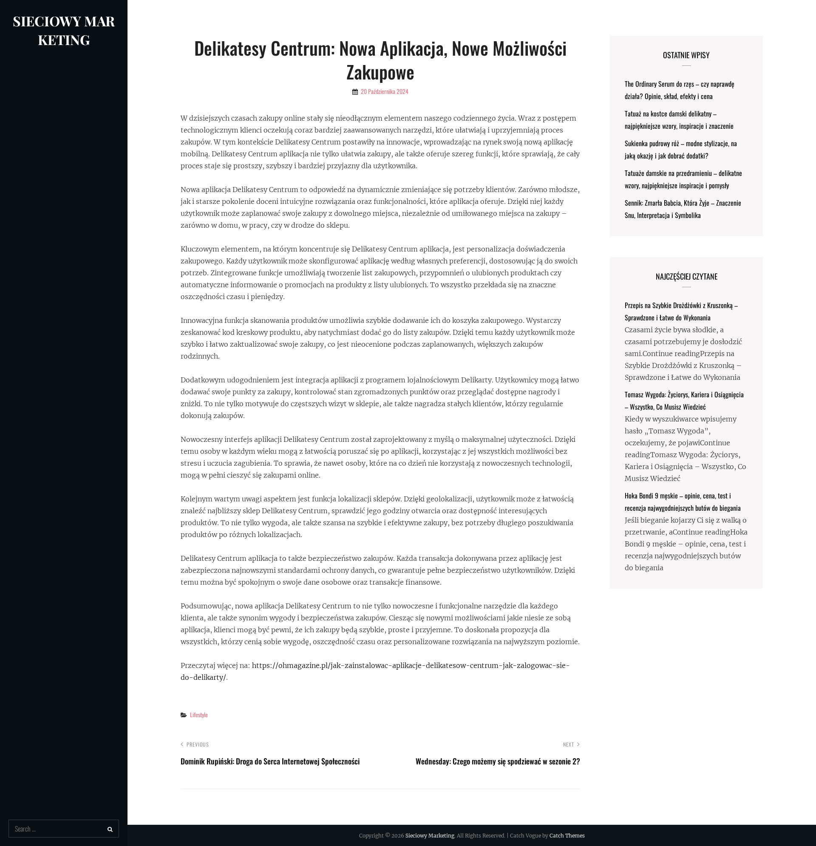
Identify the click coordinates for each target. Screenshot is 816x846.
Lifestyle (199, 714)
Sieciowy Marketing (64, 29)
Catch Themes (567, 835)
